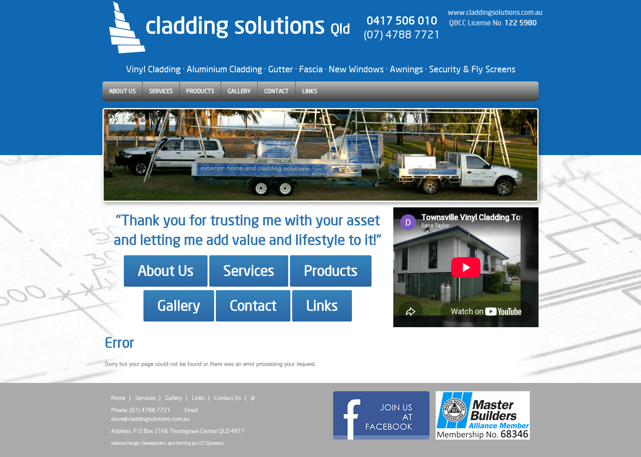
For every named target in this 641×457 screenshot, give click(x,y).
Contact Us (227, 397)
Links (322, 305)
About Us (166, 270)
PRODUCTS (200, 91)
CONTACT (276, 91)
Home (118, 397)
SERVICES (161, 91)
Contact (253, 305)
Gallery (178, 305)
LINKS (309, 91)
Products (331, 270)
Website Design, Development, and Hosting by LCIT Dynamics (168, 443)
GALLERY (239, 91)
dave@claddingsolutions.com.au (150, 418)
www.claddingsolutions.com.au (495, 12)
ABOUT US (122, 91)
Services (248, 270)
